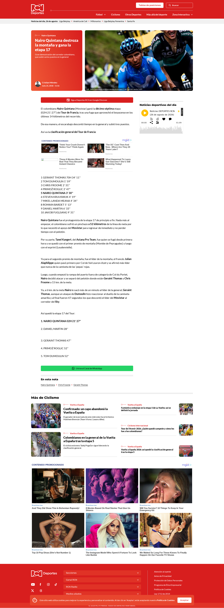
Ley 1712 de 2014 (162, 593)
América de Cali (80, 21)
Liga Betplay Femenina (114, 21)
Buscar (175, 5)
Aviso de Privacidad (163, 576)
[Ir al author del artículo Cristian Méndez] (38, 84)
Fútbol (99, 14)
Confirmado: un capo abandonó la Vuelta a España (85, 410)
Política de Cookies (165, 600)
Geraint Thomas (81, 385)
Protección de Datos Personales (168, 580)
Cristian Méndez (49, 82)
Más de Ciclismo (45, 398)
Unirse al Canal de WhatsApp (89, 368)
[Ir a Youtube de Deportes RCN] (33, 585)
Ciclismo (115, 14)
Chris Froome (64, 385)
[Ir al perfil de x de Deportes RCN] (32, 591)
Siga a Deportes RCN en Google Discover (89, 100)
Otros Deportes (133, 14)
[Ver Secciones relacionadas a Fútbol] (105, 14)
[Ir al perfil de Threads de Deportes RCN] (41, 591)
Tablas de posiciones (150, 5)
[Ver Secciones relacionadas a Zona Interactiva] (192, 14)
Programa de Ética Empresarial (167, 585)
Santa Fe (131, 21)
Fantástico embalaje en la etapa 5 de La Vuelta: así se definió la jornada (146, 409)
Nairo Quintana (48, 385)
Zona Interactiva (181, 14)
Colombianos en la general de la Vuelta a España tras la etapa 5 (89, 439)
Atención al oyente (162, 571)
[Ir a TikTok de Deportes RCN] (56, 585)
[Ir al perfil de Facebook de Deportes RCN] (40, 585)
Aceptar (184, 600)
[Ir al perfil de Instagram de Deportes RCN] (48, 585)
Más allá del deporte (156, 14)
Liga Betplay (64, 21)
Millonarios (95, 21)
